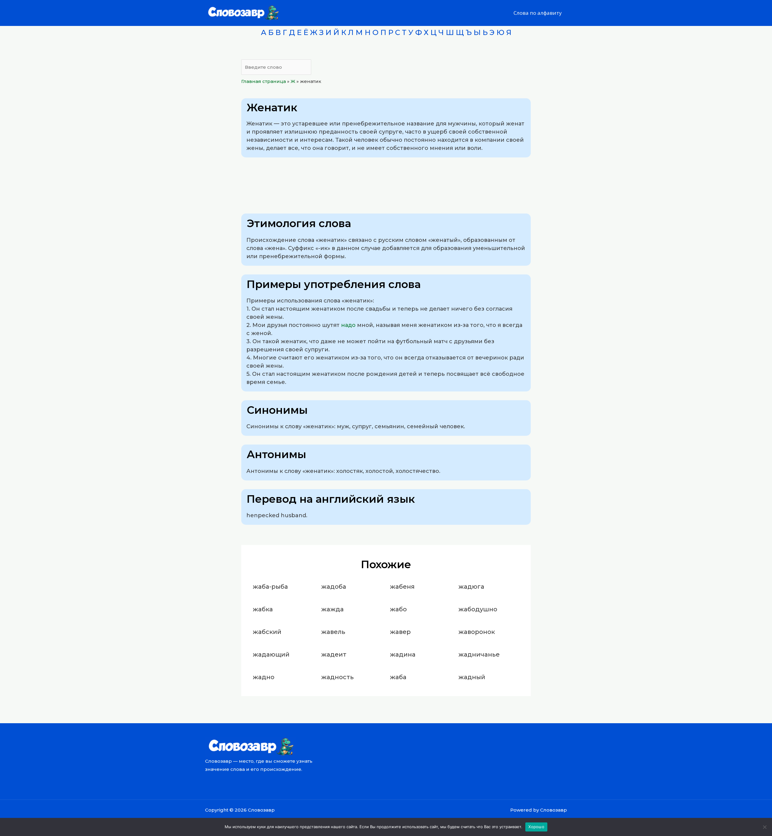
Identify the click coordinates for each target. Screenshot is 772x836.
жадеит (333, 654)
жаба (398, 677)
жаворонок (476, 631)
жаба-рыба (270, 586)
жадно (263, 677)
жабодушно (477, 609)
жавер (400, 631)
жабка (263, 609)
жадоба (333, 586)
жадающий (271, 654)
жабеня (402, 586)
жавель (333, 631)
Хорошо (536, 826)
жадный (471, 677)
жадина (403, 654)
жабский (267, 631)
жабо (398, 609)
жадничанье (479, 654)
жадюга (471, 586)
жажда (332, 609)
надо (348, 325)
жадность (337, 677)
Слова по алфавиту (538, 12)
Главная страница (263, 81)
